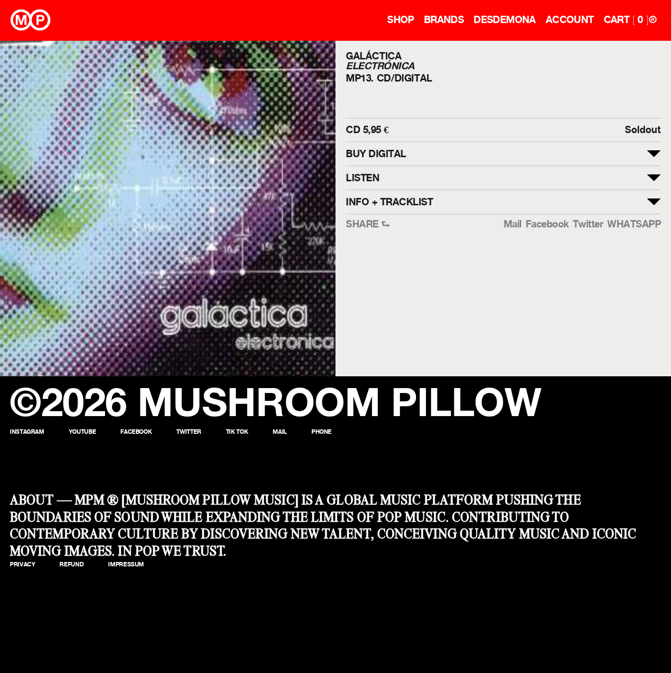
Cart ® (630, 20)
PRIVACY (22, 564)
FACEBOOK (136, 431)
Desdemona (505, 20)
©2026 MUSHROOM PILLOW (276, 401)
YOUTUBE (82, 431)
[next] (319, 208)
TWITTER (188, 431)
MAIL (280, 431)
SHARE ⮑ (368, 224)
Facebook (547, 224)
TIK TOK (237, 431)
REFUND (71, 564)
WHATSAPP (634, 224)
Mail (512, 224)
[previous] (16, 208)
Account (570, 20)
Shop (400, 20)
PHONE (321, 431)
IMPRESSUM (126, 564)
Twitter (588, 224)
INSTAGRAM (27, 431)
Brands (444, 20)
